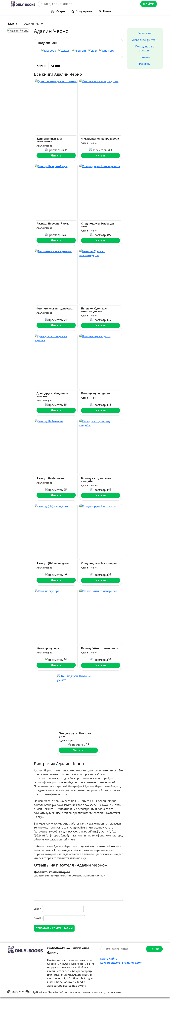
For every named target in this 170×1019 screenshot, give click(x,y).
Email (38, 918)
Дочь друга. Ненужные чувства (52, 395)
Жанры (60, 11)
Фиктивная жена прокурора (100, 138)
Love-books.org (110, 962)
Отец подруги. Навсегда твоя (97, 225)
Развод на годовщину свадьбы (96, 480)
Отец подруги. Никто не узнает (75, 735)
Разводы (144, 64)
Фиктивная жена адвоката (54, 308)
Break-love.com (132, 962)
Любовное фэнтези (144, 40)
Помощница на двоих (95, 393)
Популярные (84, 11)
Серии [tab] (55, 66)
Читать (56, 155)
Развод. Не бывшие (50, 478)
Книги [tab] (41, 65)
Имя (38, 909)
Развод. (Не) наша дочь (53, 563)
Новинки (109, 11)
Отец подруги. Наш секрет (99, 563)
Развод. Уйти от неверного (99, 648)
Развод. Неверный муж (53, 223)
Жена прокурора (48, 648)
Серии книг (144, 33)
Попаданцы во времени (144, 48)
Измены (144, 57)
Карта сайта (108, 958)
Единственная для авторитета (49, 140)
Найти (149, 4)
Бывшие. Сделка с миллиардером (94, 310)
